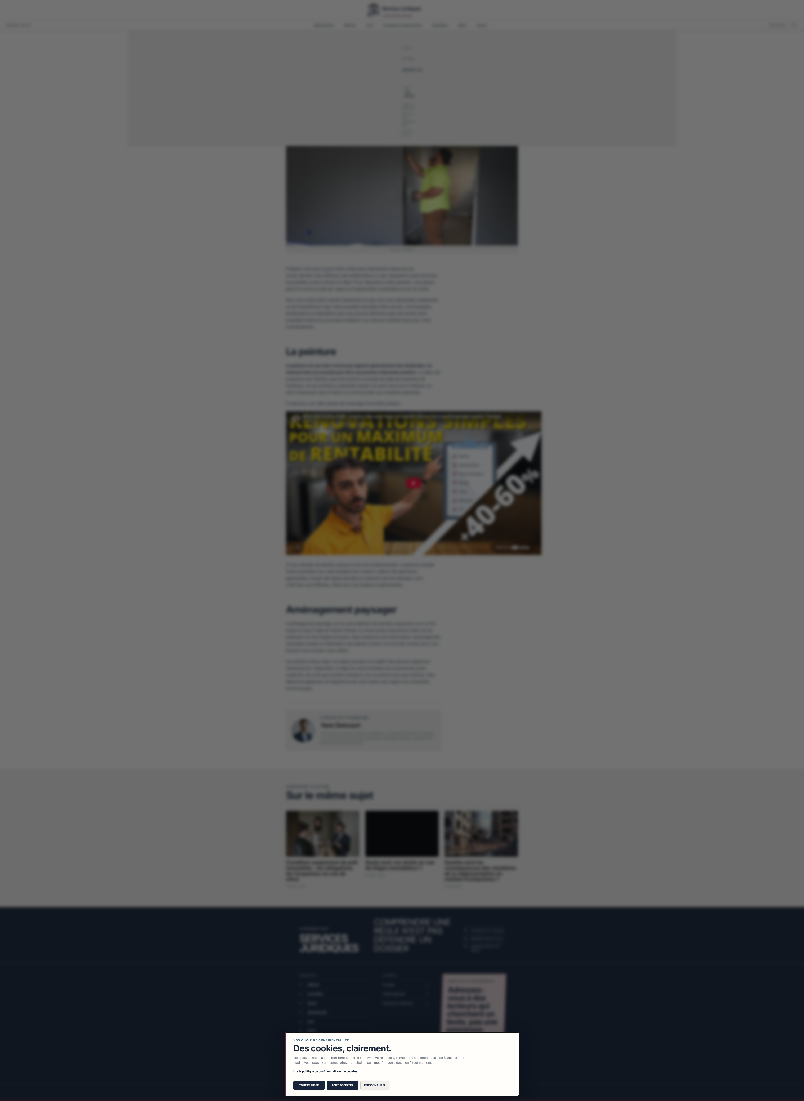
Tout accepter (342, 1085)
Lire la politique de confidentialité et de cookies (325, 1071)
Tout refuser (309, 1085)
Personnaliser (375, 1085)
